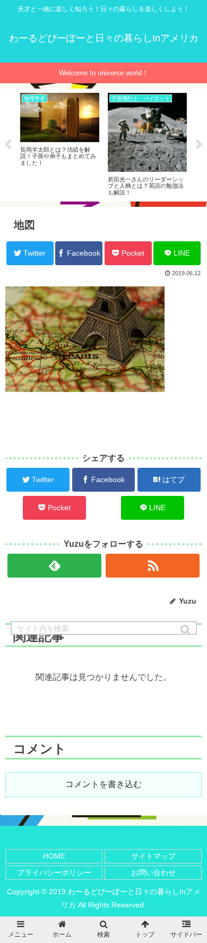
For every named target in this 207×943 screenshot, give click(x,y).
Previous (8, 144)
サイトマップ (153, 856)
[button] (186, 630)
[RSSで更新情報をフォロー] (153, 566)
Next (199, 144)
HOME (54, 856)
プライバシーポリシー (54, 872)
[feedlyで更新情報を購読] (54, 566)
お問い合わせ (153, 872)
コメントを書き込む (103, 784)
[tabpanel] (60, 143)
